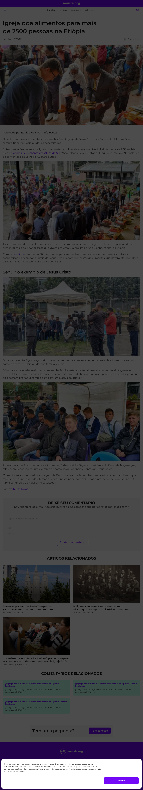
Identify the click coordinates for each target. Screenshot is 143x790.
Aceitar (121, 780)
